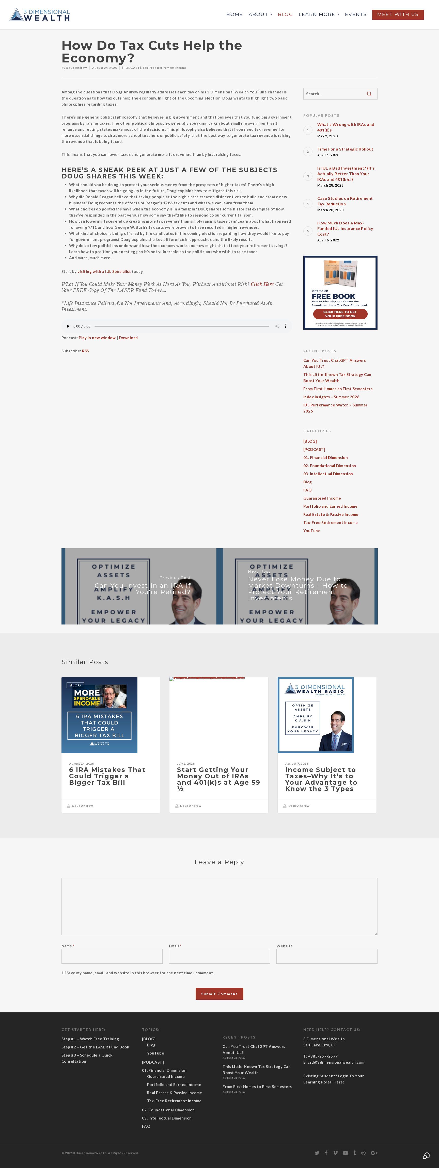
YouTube (312, 530)
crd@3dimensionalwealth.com (336, 1062)
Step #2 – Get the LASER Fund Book (95, 1047)
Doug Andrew (76, 68)
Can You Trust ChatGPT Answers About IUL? (334, 363)
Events (356, 14)
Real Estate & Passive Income (330, 514)
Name (68, 946)
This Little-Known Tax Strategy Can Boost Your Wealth (337, 377)
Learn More (317, 14)
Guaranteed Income (322, 498)
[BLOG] (310, 441)
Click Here (262, 284)
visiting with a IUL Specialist (104, 271)
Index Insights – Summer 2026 (331, 396)
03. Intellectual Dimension (328, 473)
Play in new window (97, 337)
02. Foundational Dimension (329, 465)
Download (128, 337)
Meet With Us (398, 14)
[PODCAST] (131, 68)
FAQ (307, 490)
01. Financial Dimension (325, 457)
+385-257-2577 (323, 1056)
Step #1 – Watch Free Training (90, 1039)
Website (284, 946)
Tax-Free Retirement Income (165, 68)
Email (175, 946)
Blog (285, 14)
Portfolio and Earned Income (330, 506)
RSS (85, 351)
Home (234, 14)
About (258, 14)
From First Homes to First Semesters (338, 388)
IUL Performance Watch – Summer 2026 (335, 408)
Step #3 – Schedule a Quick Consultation (87, 1058)
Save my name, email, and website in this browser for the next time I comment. (140, 972)
